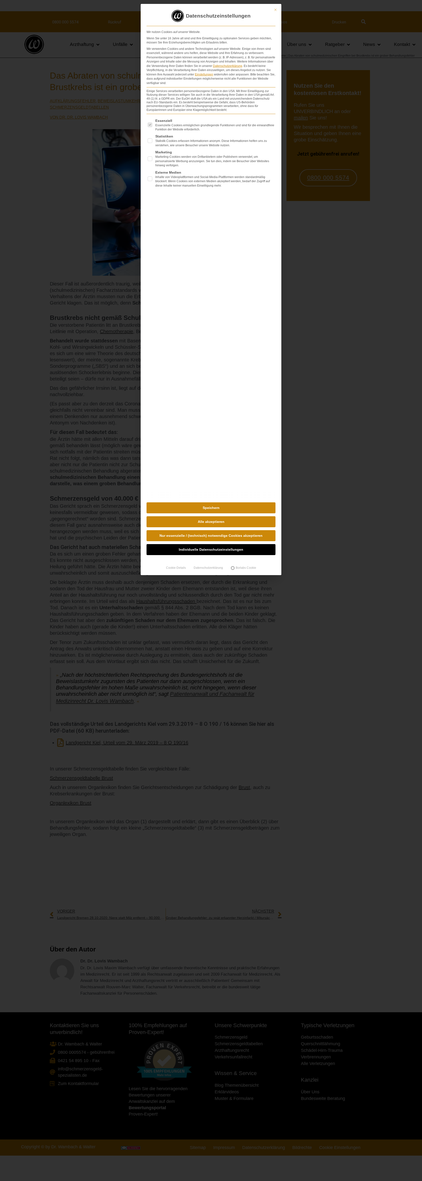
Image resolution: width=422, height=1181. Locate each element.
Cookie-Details (176, 567)
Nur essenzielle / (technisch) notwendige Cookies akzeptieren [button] (211, 536)
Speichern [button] (211, 508)
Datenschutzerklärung (227, 66)
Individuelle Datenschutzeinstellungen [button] (211, 549)
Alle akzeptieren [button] (211, 522)
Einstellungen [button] (204, 74)
